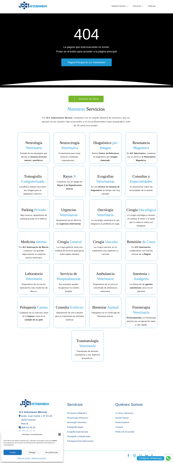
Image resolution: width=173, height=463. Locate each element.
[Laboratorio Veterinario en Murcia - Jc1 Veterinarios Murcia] (34, 278)
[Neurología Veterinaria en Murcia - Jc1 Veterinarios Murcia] (34, 147)
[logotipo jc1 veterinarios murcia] (33, 2)
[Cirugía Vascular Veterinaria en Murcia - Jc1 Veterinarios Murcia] (105, 246)
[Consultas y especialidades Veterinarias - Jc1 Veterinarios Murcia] (141, 181)
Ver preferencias (51, 452)
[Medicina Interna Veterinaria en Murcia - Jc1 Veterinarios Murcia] (34, 246)
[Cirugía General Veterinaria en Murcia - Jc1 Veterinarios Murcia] (69, 246)
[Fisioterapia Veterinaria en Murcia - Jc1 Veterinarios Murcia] (105, 312)
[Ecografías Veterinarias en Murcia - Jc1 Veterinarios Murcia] (105, 181)
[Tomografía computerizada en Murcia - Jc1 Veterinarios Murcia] (33, 181)
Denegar (32, 452)
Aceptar (13, 452)
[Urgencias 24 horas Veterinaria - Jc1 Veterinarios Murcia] (68, 214)
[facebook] (128, 455)
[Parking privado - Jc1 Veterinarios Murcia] (34, 214)
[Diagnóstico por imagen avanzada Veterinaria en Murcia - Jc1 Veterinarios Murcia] (105, 147)
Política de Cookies (23, 458)
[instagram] (134, 455)
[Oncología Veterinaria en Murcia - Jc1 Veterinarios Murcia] (105, 214)
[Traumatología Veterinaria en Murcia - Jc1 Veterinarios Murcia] (87, 345)
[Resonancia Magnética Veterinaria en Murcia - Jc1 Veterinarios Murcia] (141, 147)
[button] (59, 434)
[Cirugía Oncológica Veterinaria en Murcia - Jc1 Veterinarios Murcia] (141, 214)
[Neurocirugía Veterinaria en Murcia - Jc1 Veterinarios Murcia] (69, 147)
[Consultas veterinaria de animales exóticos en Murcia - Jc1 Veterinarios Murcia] (69, 312)
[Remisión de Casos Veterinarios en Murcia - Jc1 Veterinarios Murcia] (141, 246)
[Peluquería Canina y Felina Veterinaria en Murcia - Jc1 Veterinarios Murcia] (34, 312)
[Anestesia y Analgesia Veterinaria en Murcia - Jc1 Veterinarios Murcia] (141, 278)
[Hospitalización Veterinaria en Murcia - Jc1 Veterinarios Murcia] (68, 278)
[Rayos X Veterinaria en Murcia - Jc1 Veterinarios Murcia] (69, 181)
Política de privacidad (38, 458)
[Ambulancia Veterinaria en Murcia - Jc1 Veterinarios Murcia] (105, 278)
